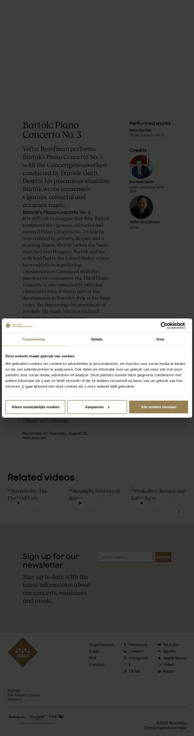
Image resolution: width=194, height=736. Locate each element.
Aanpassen (94, 407)
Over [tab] (160, 339)
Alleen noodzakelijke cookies (35, 407)
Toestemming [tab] (33, 339)
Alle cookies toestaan (158, 407)
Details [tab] (97, 339)
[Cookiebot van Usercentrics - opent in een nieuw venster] (168, 325)
